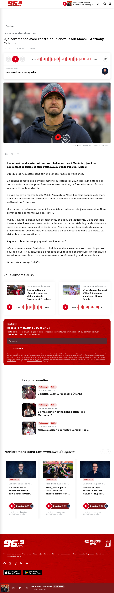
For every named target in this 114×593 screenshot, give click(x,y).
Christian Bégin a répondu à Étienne (60, 393)
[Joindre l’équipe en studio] (98, 4)
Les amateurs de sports (18, 513)
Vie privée (26, 554)
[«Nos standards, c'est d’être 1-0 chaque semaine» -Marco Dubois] (71, 290)
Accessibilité (66, 554)
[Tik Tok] (16, 563)
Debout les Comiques (84, 5)
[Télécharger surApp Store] (12, 573)
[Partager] (105, 59)
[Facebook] (6, 154)
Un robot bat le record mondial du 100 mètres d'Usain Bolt (19, 490)
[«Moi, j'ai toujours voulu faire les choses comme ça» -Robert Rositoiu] (58, 469)
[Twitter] (12, 154)
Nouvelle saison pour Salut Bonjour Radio (63, 429)
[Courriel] (18, 154)
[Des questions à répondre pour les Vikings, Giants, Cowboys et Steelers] (16, 290)
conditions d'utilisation (34, 361)
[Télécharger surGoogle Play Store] (32, 573)
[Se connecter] (110, 4)
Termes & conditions (12, 554)
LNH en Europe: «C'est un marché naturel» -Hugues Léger (93, 490)
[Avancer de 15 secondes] (22, 59)
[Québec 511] (108, 546)
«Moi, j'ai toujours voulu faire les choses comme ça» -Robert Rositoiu (57, 490)
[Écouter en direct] (65, 4)
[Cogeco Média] (93, 544)
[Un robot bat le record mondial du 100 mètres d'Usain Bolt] (21, 469)
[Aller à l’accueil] (15, 5)
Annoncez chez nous (12, 557)
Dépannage (37, 554)
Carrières (100, 554)
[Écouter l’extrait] (15, 59)
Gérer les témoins (51, 554)
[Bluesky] (21, 563)
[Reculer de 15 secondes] (8, 59)
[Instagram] (10, 563)
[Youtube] (27, 563)
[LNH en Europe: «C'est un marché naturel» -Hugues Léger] (95, 469)
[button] (13, 588)
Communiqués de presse (83, 554)
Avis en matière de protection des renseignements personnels (47, 357)
